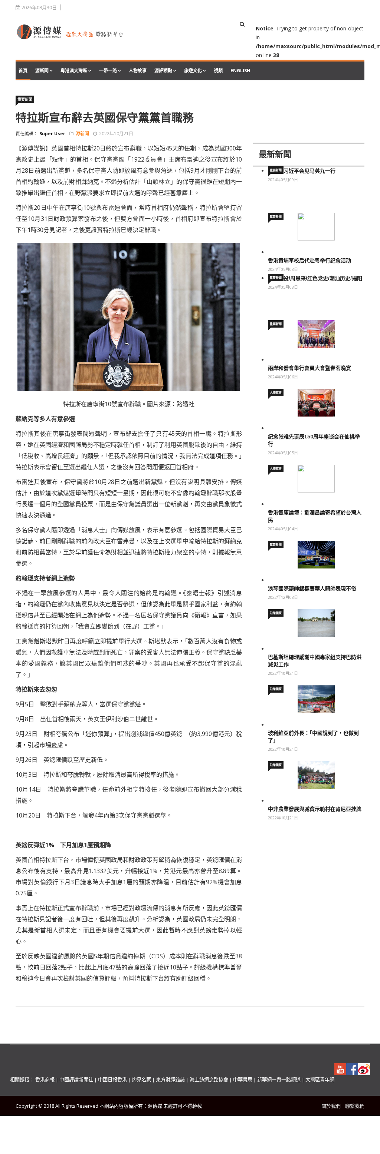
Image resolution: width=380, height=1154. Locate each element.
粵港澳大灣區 (73, 70)
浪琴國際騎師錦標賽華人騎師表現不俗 (312, 588)
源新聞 (42, 70)
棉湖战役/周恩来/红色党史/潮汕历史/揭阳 (315, 278)
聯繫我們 (354, 1105)
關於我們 (331, 1105)
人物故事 (138, 70)
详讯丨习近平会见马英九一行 (301, 171)
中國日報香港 (112, 1079)
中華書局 (242, 1079)
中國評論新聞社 (76, 1079)
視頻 (218, 70)
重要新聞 (24, 99)
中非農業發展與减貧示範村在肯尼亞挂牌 (314, 809)
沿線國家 (276, 613)
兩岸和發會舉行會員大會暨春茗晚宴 (309, 368)
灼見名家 (141, 1079)
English (240, 70)
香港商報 (45, 1079)
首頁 (23, 70)
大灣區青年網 (319, 1079)
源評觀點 (163, 70)
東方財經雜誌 (170, 1079)
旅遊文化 (193, 70)
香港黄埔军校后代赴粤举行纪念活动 (309, 260)
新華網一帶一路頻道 (279, 1079)
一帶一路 (108, 70)
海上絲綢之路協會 (209, 1079)
